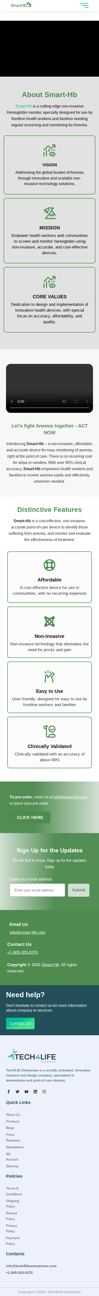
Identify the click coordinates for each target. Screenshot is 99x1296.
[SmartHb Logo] (21, 4)
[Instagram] (44, 1092)
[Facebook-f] (8, 1092)
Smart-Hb (24, 106)
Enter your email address (31, 879)
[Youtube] (26, 1092)
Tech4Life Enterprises (64, 1292)
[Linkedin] (35, 1092)
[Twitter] (17, 1092)
